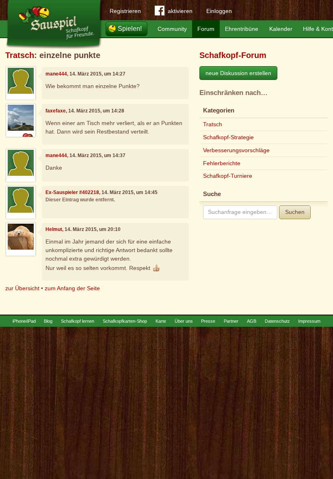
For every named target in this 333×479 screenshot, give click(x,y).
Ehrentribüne (241, 29)
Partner (231, 321)
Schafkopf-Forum (232, 55)
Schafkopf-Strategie (228, 137)
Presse (208, 321)
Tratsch (19, 55)
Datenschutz (277, 321)
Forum (205, 29)
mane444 (56, 74)
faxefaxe (55, 111)
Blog (48, 321)
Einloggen (219, 11)
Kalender (280, 29)
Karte (161, 321)
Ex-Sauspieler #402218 (72, 192)
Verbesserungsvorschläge (236, 150)
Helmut (53, 229)
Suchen (295, 212)
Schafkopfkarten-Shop (125, 321)
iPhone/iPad (24, 321)
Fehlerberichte (221, 163)
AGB (251, 321)
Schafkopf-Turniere (227, 176)
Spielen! (130, 28)
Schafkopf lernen (77, 321)
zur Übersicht (22, 288)
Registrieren (125, 11)
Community (172, 29)
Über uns (184, 321)
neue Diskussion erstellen (238, 73)
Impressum (309, 321)
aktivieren (180, 11)
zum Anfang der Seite (72, 288)
